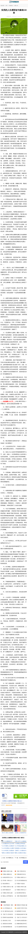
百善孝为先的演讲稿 (8, 917)
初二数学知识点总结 (8, 911)
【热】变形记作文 (21, 871)
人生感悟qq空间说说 (20, 843)
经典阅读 (11, 5)
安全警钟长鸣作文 (21, 893)
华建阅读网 (10, 932)
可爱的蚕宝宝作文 (21, 874)
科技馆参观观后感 (7, 926)
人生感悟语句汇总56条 (8, 843)
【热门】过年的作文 (8, 914)
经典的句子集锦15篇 (22, 905)
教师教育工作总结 (21, 911)
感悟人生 (16, 5)
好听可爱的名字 (7, 889)
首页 (6, 5)
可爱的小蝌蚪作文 (7, 874)
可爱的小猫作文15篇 (8, 886)
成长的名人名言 (7, 920)
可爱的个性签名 (21, 883)
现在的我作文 (6, 883)
